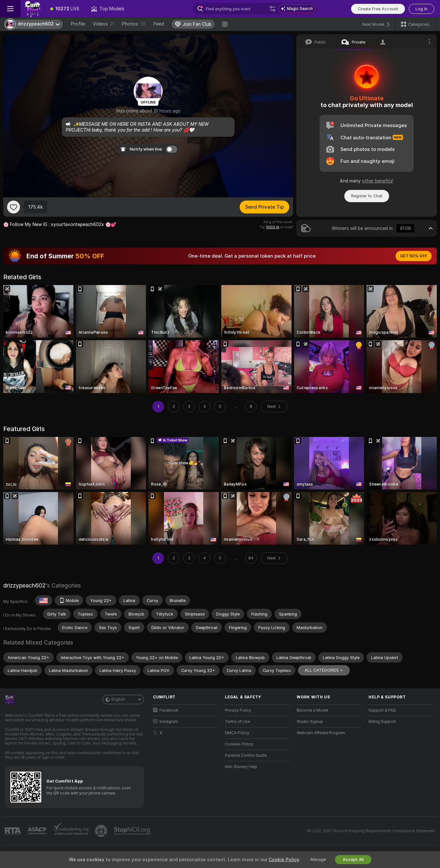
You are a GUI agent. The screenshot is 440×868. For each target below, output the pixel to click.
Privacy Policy (238, 710)
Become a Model (312, 710)
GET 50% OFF (413, 256)
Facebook (168, 710)
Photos (134, 24)
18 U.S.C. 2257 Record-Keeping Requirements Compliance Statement (370, 831)
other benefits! (377, 180)
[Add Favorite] (13, 207)
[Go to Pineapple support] (102, 831)
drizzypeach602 (24, 585)
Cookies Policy (239, 744)
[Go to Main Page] (32, 8)
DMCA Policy (237, 733)
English (118, 699)
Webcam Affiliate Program (321, 733)
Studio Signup (310, 721)
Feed (158, 24)
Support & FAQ (382, 710)
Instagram (168, 721)
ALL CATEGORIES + (324, 670)
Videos (103, 24)
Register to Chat (366, 195)
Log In (421, 8)
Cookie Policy (284, 859)
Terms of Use (237, 721)
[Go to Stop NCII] (133, 831)
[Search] (272, 8)
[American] (43, 600)
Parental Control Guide (246, 755)
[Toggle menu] (10, 8)
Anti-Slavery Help (241, 766)
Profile (78, 24)
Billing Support (382, 721)
